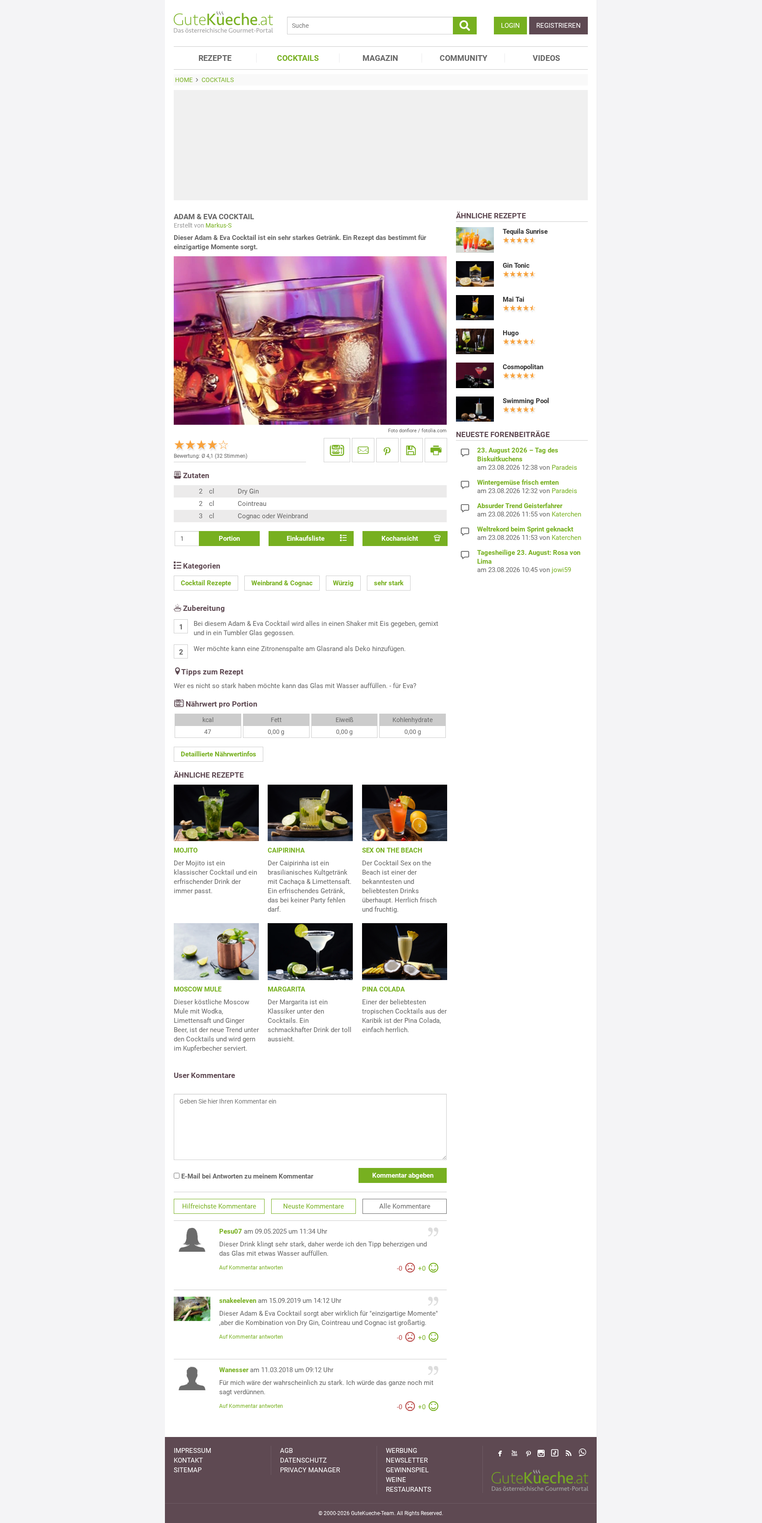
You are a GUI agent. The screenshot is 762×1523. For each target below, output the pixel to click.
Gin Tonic (516, 265)
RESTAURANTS (408, 1489)
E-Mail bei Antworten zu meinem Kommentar (246, 1176)
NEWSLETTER (407, 1460)
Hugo (511, 333)
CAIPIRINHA (286, 850)
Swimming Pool (526, 401)
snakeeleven (237, 1301)
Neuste (313, 1206)
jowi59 (561, 570)
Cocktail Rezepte (206, 583)
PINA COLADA (383, 989)
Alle (404, 1206)
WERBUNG (401, 1451)
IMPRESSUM (192, 1451)
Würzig (343, 583)
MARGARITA (286, 989)
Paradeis (564, 467)
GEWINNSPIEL (407, 1470)
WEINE (396, 1480)
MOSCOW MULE (197, 989)
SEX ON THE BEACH (392, 850)
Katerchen (566, 514)
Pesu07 (230, 1231)
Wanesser (233, 1370)
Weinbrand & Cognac (282, 583)
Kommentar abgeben (402, 1175)
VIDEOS (546, 58)
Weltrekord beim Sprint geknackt (525, 529)
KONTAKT (188, 1460)
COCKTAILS (298, 58)
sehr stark (388, 583)
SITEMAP (188, 1470)
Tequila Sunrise (525, 232)
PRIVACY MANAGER (310, 1470)
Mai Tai (513, 299)
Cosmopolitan (523, 367)
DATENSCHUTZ (303, 1460)
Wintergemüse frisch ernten (518, 482)
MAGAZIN (380, 58)
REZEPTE (215, 58)
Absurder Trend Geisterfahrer (519, 506)
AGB (286, 1451)
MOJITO (186, 850)
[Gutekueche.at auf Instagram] (541, 1453)
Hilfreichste (219, 1206)
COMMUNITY (463, 58)
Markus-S (218, 225)
